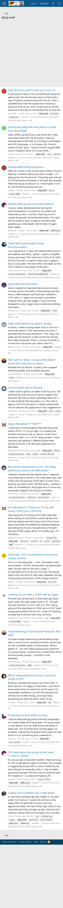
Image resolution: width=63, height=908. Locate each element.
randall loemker (15, 374)
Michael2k (12, 411)
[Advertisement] (31, 54)
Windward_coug (15, 618)
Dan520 (11, 779)
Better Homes (14, 347)
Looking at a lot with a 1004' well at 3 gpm (33, 594)
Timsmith (12, 113)
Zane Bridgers (14, 661)
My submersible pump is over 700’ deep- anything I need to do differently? (32, 468)
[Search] (59, 3)
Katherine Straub (15, 537)
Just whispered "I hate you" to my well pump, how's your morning (31, 509)
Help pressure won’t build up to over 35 (32, 90)
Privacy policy (25, 841)
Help (35, 841)
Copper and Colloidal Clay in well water (31, 792)
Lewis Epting (13, 270)
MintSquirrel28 (14, 450)
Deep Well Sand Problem (23, 284)
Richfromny (13, 493)
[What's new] (53, 3)
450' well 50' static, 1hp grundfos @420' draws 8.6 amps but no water (32, 361)
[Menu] (4, 3)
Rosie (10, 816)
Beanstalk (12, 230)
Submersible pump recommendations (31, 204)
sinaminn (12, 738)
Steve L (11, 581)
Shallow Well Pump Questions (26, 167)
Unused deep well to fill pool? (25, 387)
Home (43, 841)
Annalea (11, 702)
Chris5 (11, 154)
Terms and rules (9, 841)
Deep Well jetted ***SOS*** (24, 424)
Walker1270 (13, 310)
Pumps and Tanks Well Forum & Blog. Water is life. (37, 277)
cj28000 (11, 190)
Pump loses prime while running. (28, 715)
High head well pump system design (30, 323)
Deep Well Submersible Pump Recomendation (26, 245)
